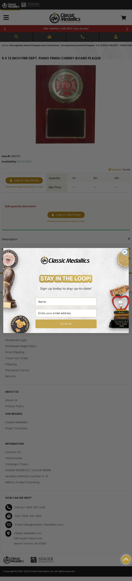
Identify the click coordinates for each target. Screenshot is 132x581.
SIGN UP (66, 323)
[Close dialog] (125, 252)
